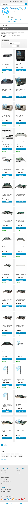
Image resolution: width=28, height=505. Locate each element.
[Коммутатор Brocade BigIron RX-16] (21, 55)
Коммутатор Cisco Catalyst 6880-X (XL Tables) (6, 117)
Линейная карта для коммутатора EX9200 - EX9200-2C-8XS (20, 353)
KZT (7, 1)
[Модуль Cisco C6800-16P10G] (21, 396)
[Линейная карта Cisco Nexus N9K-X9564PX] (7, 239)
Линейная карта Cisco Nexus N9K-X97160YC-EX (21, 273)
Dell (21, 453)
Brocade (8, 453)
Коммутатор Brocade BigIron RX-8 (20, 90)
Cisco (13, 453)
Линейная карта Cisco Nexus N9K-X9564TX (20, 247)
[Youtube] (19, 499)
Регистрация (19, 1)
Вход (12, 1)
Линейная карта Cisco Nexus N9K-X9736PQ (7, 352)
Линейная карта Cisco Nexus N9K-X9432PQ (20, 168)
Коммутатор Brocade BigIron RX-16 (20, 63)
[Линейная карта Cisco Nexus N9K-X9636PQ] (7, 265)
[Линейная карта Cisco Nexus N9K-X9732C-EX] (7, 291)
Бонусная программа (6, 481)
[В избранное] (11, 72)
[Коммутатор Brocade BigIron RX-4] (7, 81)
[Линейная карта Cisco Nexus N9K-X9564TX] (21, 239)
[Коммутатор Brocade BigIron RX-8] (21, 81)
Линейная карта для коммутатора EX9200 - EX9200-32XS (7, 379)
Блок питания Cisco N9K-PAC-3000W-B (6, 63)
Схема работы (4, 473)
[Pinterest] (22, 499)
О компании (4, 470)
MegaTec (20, 456)
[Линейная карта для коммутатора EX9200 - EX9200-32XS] (7, 370)
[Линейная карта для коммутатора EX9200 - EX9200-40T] (21, 370)
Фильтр (6, 40)
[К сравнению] (9, 72)
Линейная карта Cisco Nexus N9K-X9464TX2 (7, 221)
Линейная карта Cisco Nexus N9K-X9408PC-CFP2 (20, 143)
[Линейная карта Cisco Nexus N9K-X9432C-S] (7, 160)
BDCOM (3, 453)
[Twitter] (8, 499)
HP (11, 456)
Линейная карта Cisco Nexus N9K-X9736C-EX (7, 326)
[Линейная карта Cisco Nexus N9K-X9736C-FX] (21, 318)
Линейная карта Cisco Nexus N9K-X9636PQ (7, 273)
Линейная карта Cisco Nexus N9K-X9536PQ (20, 221)
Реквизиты (3, 483)
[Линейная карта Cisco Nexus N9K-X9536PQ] (21, 213)
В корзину (8, 70)
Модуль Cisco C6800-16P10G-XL (6, 431)
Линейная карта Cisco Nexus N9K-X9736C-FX (20, 326)
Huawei (15, 456)
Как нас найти (4, 475)
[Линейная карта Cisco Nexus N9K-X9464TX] (21, 186)
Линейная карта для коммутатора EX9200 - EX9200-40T (20, 379)
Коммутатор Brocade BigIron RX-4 (6, 90)
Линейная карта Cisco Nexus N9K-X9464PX (7, 195)
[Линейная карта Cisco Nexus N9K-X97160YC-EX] (21, 265)
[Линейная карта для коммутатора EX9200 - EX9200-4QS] (7, 396)
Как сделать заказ (5, 477)
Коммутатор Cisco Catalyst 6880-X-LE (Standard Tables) (19, 117)
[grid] (18, 46)
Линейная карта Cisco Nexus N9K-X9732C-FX (20, 300)
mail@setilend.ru (6, 491)
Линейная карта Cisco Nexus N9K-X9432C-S (7, 168)
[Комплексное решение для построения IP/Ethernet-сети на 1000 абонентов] (7, 134)
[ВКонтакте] (10, 499)
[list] (20, 46)
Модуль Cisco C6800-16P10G (20, 405)
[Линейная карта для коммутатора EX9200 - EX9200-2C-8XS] (21, 344)
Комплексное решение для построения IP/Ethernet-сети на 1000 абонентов (7, 143)
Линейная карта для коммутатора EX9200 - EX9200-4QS (7, 405)
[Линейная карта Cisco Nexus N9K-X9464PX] (7, 186)
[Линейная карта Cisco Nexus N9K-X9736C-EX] (7, 318)
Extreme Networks (5, 456)
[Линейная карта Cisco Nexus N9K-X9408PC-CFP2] (21, 134)
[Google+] (24, 499)
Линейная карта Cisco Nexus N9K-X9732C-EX (7, 300)
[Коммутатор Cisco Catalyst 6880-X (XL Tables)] (7, 108)
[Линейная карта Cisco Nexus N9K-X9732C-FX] (21, 291)
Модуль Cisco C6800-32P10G (20, 431)
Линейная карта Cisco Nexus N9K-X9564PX (7, 247)
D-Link (17, 453)
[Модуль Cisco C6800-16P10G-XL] (7, 423)
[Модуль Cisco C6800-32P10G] (21, 423)
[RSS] (2, 499)
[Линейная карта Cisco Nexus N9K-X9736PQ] (7, 344)
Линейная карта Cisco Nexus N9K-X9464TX (20, 195)
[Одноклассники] (13, 499)
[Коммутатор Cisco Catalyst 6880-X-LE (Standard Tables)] (21, 108)
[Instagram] (16, 499)
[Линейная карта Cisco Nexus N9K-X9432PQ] (21, 160)
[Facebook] (5, 499)
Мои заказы (18, 470)
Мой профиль (18, 473)
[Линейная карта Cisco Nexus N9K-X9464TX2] (7, 213)
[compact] (22, 46)
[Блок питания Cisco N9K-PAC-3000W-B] (7, 55)
